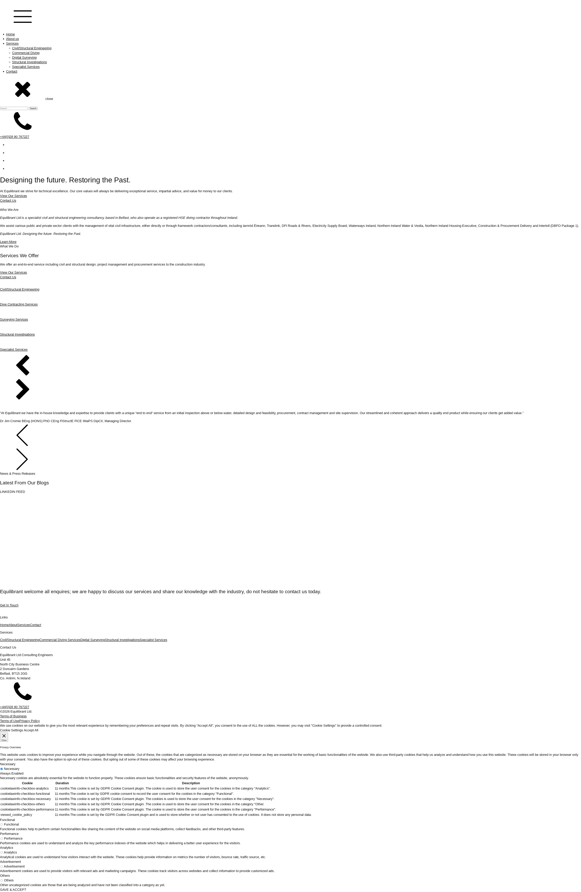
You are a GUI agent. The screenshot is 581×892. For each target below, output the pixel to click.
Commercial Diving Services (59, 640)
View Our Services (13, 196)
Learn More (8, 242)
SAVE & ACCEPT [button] (13, 890)
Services (12, 43)
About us (12, 39)
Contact (11, 71)
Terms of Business (13, 716)
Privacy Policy (29, 721)
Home (10, 34)
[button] (290, 367)
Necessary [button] (7, 764)
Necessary (11, 769)
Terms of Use (9, 721)
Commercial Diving (25, 53)
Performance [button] (9, 834)
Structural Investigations (29, 62)
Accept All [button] (31, 730)
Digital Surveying (24, 57)
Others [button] (5, 875)
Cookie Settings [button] (11, 730)
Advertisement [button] (10, 862)
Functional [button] (7, 820)
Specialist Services (26, 67)
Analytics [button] (6, 848)
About (13, 625)
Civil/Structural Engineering (31, 48)
